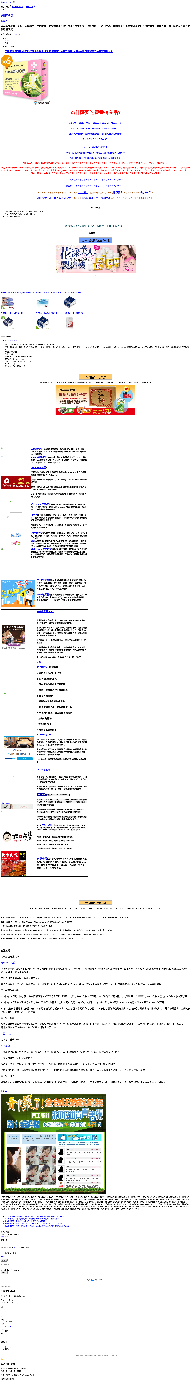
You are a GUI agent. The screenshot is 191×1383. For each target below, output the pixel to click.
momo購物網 (37, 457)
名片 (6, 43)
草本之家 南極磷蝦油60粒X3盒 (12, 313)
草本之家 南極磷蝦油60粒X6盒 (46, 313)
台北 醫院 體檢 (76, 158)
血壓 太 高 (6, 1033)
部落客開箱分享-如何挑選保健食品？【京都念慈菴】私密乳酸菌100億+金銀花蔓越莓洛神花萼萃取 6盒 (59, 51)
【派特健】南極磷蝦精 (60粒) (73, 313)
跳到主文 (4, 21)
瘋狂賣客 (35, 533)
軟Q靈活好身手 (90, 198)
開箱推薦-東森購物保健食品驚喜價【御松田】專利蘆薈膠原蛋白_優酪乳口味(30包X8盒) (35, 1216)
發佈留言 (4, 1272)
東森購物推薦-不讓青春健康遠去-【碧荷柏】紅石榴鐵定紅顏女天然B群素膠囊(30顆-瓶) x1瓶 (37, 1226)
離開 (11, 1379)
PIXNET (80, 1355)
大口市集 (46, 825)
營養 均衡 (4, 1091)
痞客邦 (16, 1247)
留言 (20, 1247)
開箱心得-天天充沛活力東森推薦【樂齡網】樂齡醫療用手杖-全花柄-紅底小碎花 (32, 1219)
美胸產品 (106, 198)
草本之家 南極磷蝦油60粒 (72, 293)
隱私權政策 (106, 1355)
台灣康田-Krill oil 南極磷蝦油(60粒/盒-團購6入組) (18, 293)
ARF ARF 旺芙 (38, 467)
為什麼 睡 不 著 (12, 340)
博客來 (34, 515)
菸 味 (39, 662)
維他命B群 (145, 192)
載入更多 (4, 1260)
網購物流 (7, 15)
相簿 (6, 38)
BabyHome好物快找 (41, 549)
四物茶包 (5, 1045)
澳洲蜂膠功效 (6, 803)
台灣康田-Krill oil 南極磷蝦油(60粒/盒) (49, 293)
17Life (33, 541)
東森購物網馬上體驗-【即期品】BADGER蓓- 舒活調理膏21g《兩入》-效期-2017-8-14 (34, 1223)
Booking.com (45, 734)
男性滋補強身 (44, 198)
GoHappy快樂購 (39, 504)
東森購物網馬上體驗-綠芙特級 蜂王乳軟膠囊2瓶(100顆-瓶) (25, 1221)
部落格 (7, 41)
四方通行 (42, 667)
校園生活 (16, 1253)
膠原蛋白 (118, 192)
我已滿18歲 (5, 1379)
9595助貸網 (43, 580)
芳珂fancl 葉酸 (8, 962)
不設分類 (17, 34)
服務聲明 (114, 1355)
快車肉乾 (42, 858)
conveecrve (4, 1236)
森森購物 (35, 449)
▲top (2, 1256)
